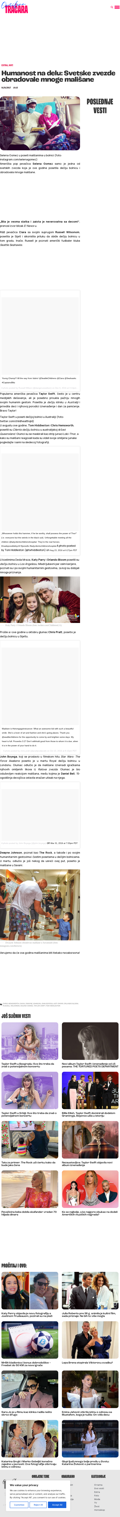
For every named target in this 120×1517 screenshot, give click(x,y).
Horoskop (99, 1510)
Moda (97, 1499)
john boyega (47, 1003)
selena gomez (26, 1006)
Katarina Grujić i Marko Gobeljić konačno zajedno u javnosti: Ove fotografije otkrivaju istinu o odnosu (28, 1464)
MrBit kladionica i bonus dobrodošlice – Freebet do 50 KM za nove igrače (26, 1364)
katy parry (58, 1003)
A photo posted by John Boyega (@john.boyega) (23, 843)
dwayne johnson (33, 1003)
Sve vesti (99, 1489)
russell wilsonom (11, 1006)
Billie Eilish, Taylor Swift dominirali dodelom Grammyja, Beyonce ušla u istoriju (88, 1114)
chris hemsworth (11, 1003)
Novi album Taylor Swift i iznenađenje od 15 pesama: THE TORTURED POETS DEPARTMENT (90, 1065)
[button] (112, 7)
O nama (98, 1485)
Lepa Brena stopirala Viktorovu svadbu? (87, 1363)
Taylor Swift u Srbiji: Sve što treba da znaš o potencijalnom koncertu (29, 1114)
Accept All (57, 1505)
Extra (97, 1492)
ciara (22, 1003)
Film (66, 1489)
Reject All (38, 1505)
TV (95, 1503)
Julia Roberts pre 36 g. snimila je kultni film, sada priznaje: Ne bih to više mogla (89, 1315)
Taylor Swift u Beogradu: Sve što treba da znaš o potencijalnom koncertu (27, 1065)
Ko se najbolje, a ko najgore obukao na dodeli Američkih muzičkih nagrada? (90, 1213)
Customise (19, 1505)
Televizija (69, 1499)
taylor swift (39, 1006)
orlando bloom (71, 1003)
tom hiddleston (53, 1006)
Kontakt (68, 1485)
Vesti (67, 1503)
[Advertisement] (60, 40)
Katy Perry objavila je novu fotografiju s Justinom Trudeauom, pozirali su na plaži (26, 1315)
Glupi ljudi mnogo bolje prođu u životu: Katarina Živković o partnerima (85, 1463)
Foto (66, 1492)
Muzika (68, 1496)
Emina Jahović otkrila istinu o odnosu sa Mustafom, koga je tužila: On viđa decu (87, 1413)
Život (97, 1507)
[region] (38, 1495)
